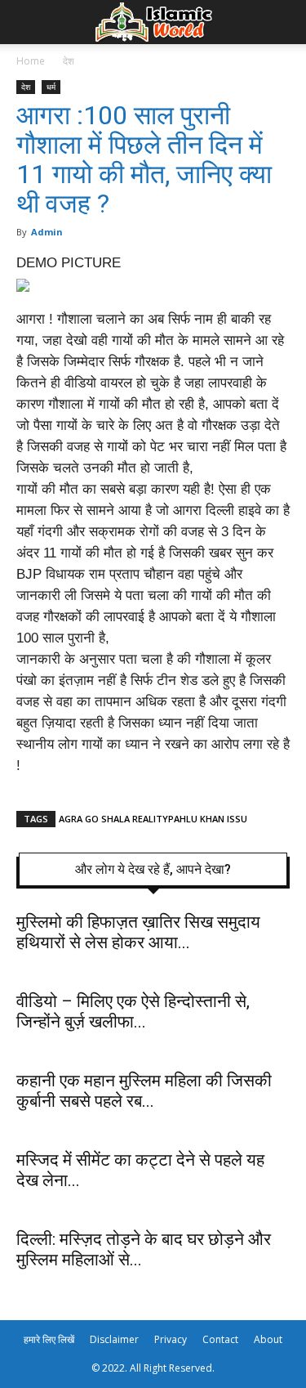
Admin (47, 232)
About (268, 1339)
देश (68, 61)
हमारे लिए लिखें (49, 1339)
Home (30, 61)
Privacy (170, 1339)
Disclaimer (114, 1339)
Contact (220, 1339)
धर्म (51, 86)
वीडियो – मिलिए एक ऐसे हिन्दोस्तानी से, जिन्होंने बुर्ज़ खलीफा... (133, 1012)
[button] (283, 22)
